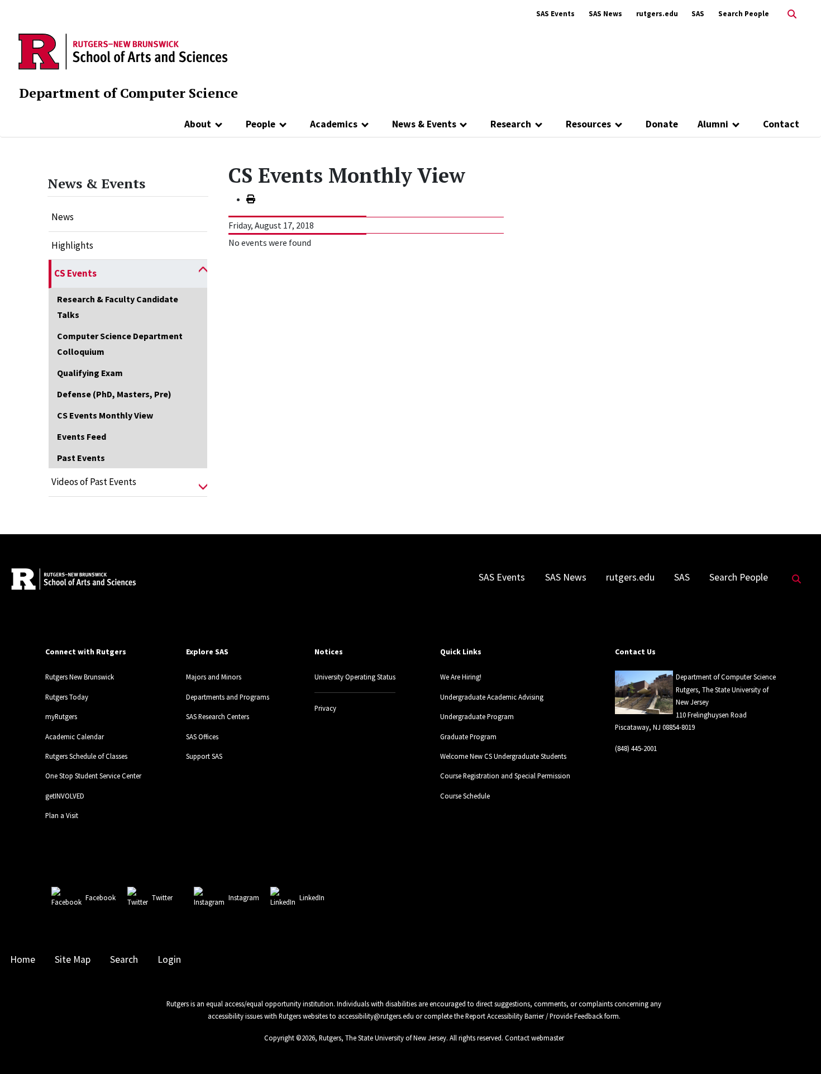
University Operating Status (354, 676)
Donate (662, 124)
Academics (333, 124)
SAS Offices (202, 736)
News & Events (424, 124)
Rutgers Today (66, 696)
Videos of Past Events (93, 482)
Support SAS (204, 756)
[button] (203, 274)
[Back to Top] (796, 1047)
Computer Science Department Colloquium (120, 343)
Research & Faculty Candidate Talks (117, 306)
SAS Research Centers (217, 716)
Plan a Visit (61, 815)
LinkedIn (311, 897)
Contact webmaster (534, 1037)
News (62, 217)
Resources (588, 124)
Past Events (81, 457)
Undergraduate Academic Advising (491, 696)
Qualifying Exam (90, 372)
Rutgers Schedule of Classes (86, 756)
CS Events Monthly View (105, 415)
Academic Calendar (74, 736)
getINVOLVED (64, 795)
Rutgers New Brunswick (79, 676)
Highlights (72, 245)
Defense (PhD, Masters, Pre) (114, 394)
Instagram (243, 897)
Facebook (100, 897)
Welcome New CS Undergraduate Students (503, 756)
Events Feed (81, 436)
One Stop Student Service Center (93, 775)
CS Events (75, 273)
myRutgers (61, 716)
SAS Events (555, 13)
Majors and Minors (213, 676)
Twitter (162, 897)
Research (510, 124)
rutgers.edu (657, 13)
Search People (743, 13)
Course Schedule (465, 795)
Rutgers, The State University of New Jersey (382, 1037)
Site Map (72, 959)
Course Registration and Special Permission (505, 775)
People (260, 124)
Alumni (713, 124)
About (197, 124)
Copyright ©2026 (289, 1037)
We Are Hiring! (460, 676)
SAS (697, 13)
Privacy (325, 708)
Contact (781, 124)
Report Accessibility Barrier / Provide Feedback (534, 1015)
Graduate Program (468, 736)
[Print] (250, 199)
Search (124, 959)
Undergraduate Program (477, 716)
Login (169, 959)
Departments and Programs (227, 696)
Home (22, 959)
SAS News (605, 13)
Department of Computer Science (128, 93)
